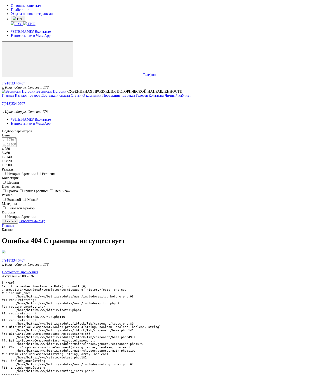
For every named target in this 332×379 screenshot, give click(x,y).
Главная (8, 95)
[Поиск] (108, 75)
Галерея (142, 95)
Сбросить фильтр (32, 221)
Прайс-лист (20, 10)
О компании (91, 95)
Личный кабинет (178, 95)
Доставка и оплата (55, 95)
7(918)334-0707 (13, 83)
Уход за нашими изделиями (32, 14)
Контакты (156, 95)
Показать (10, 221)
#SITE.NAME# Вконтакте (31, 31)
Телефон (149, 75)
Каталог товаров (27, 95)
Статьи (76, 95)
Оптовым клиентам (26, 5)
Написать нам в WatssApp (31, 35)
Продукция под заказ (118, 95)
